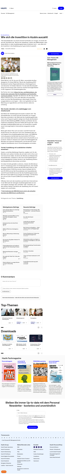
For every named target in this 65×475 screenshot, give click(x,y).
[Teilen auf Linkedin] (11, 78)
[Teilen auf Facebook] (7, 78)
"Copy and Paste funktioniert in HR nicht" (31, 256)
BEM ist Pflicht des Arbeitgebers (10, 229)
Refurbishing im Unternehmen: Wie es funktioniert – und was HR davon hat (31, 211)
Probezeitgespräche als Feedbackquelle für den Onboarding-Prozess (11, 246)
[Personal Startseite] (4, 8)
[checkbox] (1, 288)
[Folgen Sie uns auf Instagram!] (39, 447)
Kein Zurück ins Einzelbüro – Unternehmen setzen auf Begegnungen (31, 228)
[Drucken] (44, 49)
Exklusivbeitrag (19, 323)
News (2, 48)
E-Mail (18, 410)
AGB (36, 416)
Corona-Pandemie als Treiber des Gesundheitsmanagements (31, 234)
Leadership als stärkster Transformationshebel (29, 222)
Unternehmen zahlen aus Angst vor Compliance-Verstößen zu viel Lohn (31, 240)
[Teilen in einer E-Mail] (2, 78)
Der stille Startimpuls (28, 217)
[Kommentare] (47, 49)
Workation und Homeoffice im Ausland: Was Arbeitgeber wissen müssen (11, 217)
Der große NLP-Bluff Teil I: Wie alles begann (11, 257)
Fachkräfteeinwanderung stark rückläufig (30, 262)
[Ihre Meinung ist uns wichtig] (3, 472)
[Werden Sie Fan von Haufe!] (41, 447)
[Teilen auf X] (4, 78)
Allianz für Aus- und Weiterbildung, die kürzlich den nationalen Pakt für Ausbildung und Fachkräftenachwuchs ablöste (19, 94)
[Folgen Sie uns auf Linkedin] (34, 447)
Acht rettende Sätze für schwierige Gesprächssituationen (11, 210)
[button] (61, 8)
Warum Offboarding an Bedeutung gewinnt (11, 234)
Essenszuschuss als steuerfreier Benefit (10, 223)
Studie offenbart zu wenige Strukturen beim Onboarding (11, 263)
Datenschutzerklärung (38, 417)
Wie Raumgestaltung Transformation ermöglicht (31, 246)
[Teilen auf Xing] (9, 78)
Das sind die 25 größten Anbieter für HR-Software (11, 240)
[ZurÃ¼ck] (39, 327)
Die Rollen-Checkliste (28, 251)
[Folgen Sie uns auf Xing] (36, 447)
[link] (3, 13)
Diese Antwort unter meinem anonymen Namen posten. (16, 288)
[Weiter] (42, 327)
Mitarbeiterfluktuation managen (10, 251)
